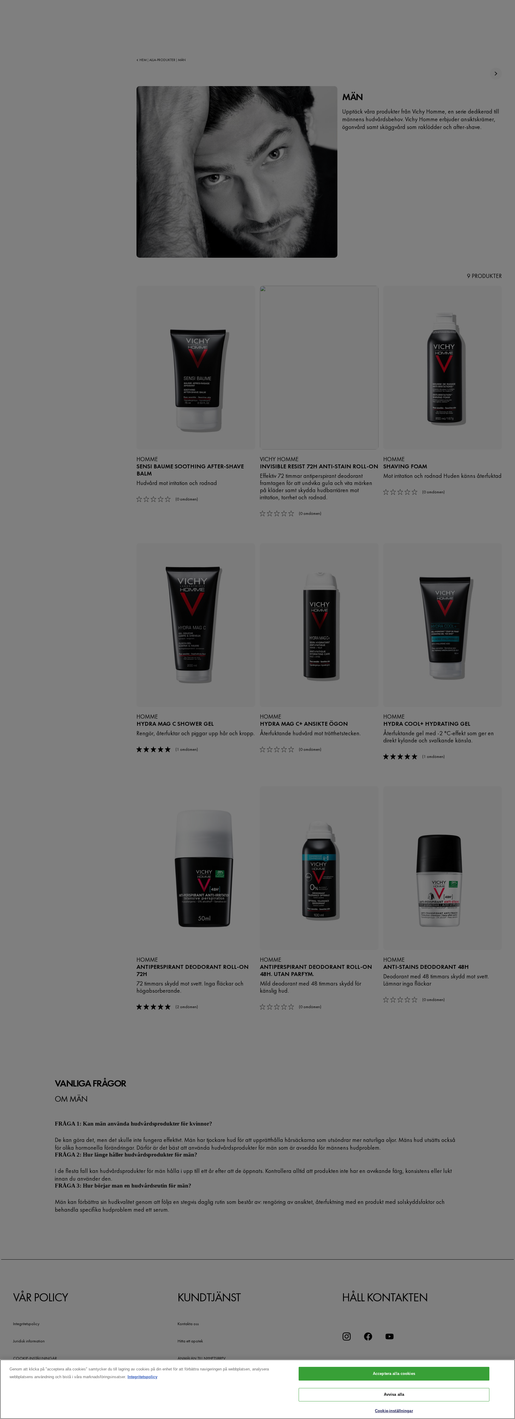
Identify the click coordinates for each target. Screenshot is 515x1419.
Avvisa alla (394, 1394)
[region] (257, 1389)
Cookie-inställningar (394, 1411)
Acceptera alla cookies (394, 1373)
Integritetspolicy (142, 1377)
